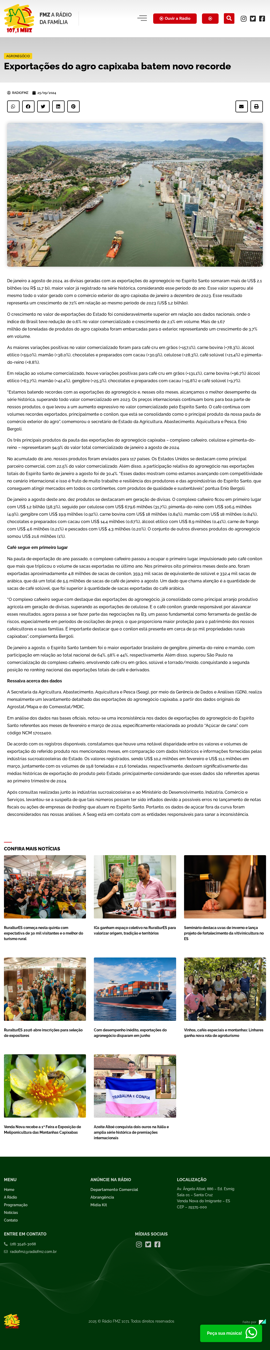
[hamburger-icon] (142, 18)
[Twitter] (253, 18)
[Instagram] (244, 18)
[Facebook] (262, 18)
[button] (229, 18)
